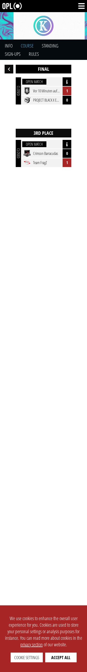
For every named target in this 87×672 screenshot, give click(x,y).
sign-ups (13, 54)
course (27, 45)
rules (34, 54)
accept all (60, 657)
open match (34, 81)
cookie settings (26, 657)
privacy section (31, 644)
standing (50, 45)
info (9, 45)
